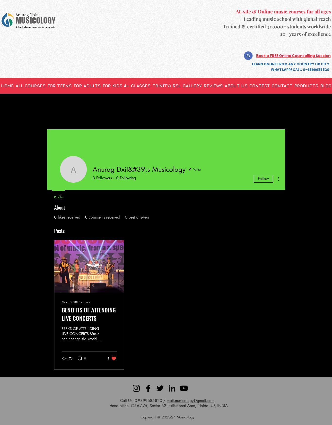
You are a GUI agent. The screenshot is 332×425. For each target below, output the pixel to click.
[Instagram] (136, 388)
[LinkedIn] (172, 388)
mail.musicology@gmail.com (190, 400)
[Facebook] (148, 388)
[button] (140, 86)
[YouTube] (184, 388)
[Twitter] (160, 388)
